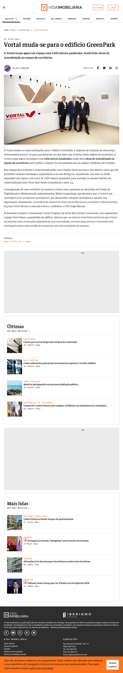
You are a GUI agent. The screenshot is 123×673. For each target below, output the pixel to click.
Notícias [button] (9, 19)
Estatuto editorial (11, 646)
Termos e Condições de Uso (15, 654)
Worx (6, 241)
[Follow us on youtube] (13, 632)
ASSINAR (98, 7)
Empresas (72, 19)
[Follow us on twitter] (34, 632)
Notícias (24, 30)
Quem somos (9, 643)
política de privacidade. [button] (41, 668)
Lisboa (26, 241)
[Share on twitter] (104, 68)
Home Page (10, 30)
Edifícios (15, 241)
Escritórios (41, 30)
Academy (114, 19)
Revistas (41, 19)
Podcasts (100, 19)
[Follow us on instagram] (20, 632)
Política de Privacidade (13, 652)
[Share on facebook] (98, 68)
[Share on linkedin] (110, 68)
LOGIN (113, 7)
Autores (7, 649)
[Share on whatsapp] (116, 68)
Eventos (86, 19)
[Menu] (4, 7)
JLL (71, 182)
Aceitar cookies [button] (113, 665)
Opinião (26, 19)
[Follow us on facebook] (6, 632)
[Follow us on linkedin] (27, 632)
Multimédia (56, 19)
